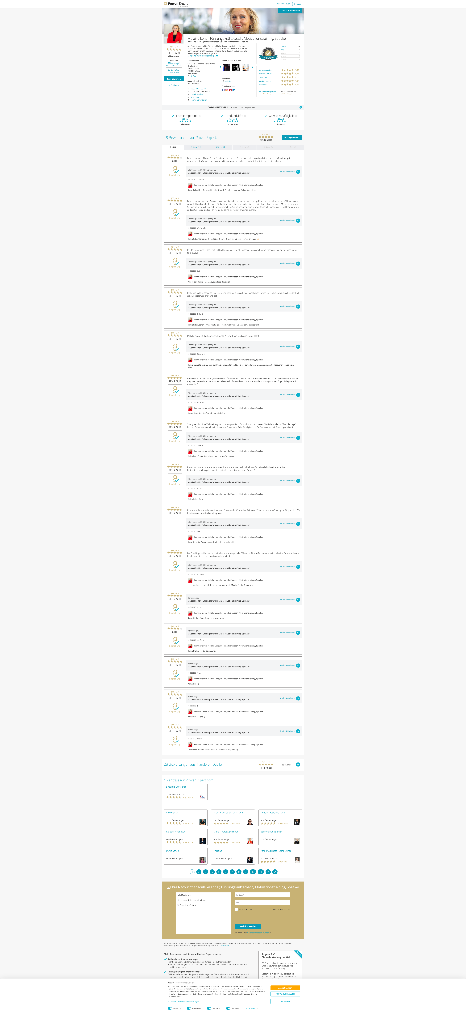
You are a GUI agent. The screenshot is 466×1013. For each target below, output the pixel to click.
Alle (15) (173, 147)
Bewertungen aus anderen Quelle (173, 64)
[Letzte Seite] (275, 871)
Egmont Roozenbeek (271, 831)
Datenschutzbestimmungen (188, 1001)
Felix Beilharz (172, 812)
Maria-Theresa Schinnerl (225, 831)
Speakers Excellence (176, 786)
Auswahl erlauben (285, 993)
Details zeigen (250, 1008)
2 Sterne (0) (268, 147)
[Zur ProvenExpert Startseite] (176, 4)
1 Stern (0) (292, 147)
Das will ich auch (283, 3)
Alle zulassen (285, 988)
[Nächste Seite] (268, 871)
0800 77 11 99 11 (198, 88)
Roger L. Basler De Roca (273, 812)
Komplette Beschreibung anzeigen (201, 55)
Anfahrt (194, 76)
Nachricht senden (248, 926)
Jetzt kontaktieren (291, 10)
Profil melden (224, 945)
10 (253, 871)
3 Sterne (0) (244, 147)
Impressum (172, 1001)
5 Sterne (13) (196, 147)
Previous (220, 67)
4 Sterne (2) (220, 147)
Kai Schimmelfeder (175, 831)
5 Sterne (283, 47)
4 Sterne (283, 50)
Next (252, 67)
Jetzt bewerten (174, 78)
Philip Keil (218, 850)
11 (261, 871)
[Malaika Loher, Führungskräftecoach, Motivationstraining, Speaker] (173, 33)
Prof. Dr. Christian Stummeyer (228, 812)
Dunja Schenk (173, 850)
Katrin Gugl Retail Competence (276, 850)
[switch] (189, 1008)
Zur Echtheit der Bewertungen (174, 71)
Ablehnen (285, 1001)
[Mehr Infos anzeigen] (268, 53)
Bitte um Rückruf (245, 909)
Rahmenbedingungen (267, 91)
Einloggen (297, 4)
